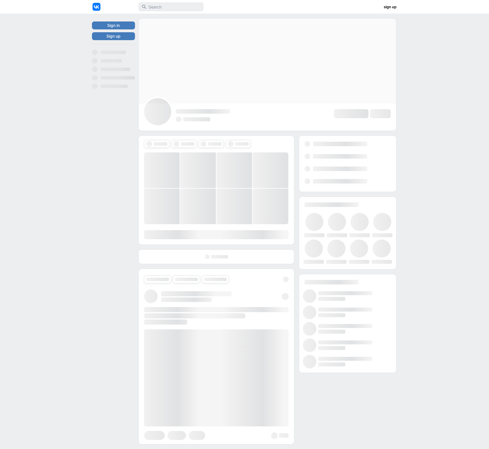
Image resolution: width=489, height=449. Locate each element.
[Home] (96, 7)
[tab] (157, 144)
